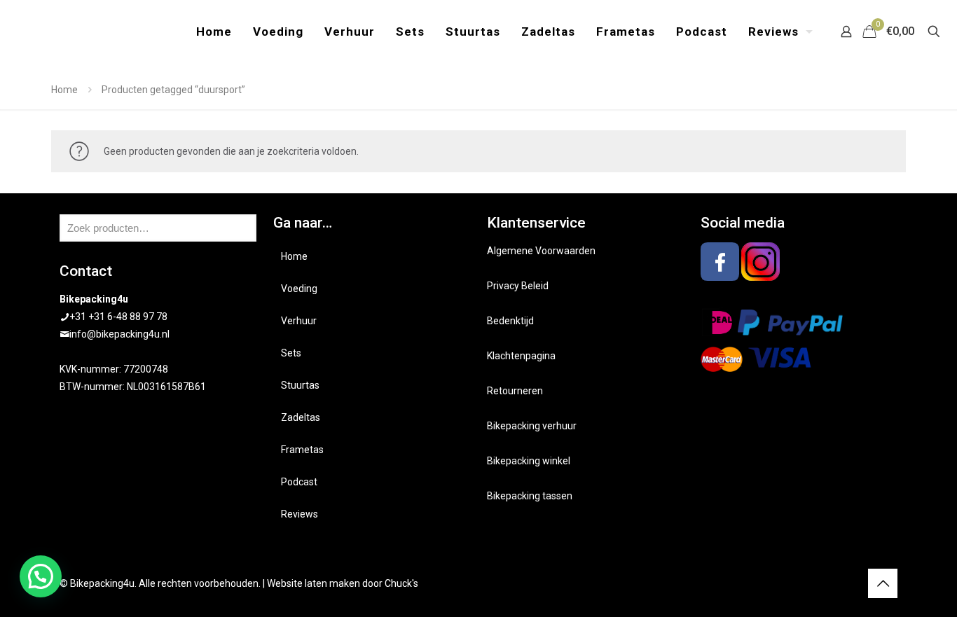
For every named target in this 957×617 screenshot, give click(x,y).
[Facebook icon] (834, 583)
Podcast (299, 481)
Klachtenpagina (521, 355)
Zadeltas (300, 417)
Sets (291, 353)
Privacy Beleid (518, 285)
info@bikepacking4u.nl (119, 334)
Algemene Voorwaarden (541, 250)
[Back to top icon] (882, 583)
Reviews (299, 514)
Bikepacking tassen (529, 495)
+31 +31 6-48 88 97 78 (118, 316)
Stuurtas (300, 385)
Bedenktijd (510, 320)
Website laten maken (313, 583)
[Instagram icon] (849, 583)
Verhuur (299, 320)
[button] (41, 576)
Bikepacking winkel (528, 460)
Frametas (302, 449)
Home (64, 89)
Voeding (299, 288)
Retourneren (515, 390)
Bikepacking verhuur (532, 425)
